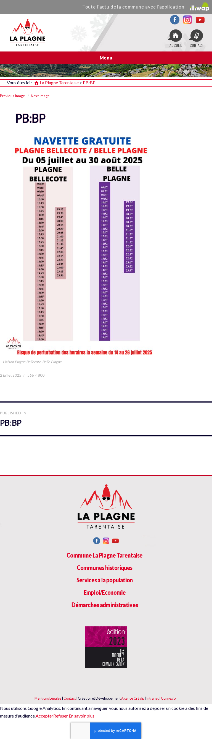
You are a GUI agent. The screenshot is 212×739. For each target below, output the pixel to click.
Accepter (44, 715)
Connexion (169, 698)
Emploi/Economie (105, 592)
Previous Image (12, 96)
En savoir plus (81, 715)
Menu (106, 57)
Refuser (60, 715)
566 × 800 (35, 375)
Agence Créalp (132, 698)
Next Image (40, 96)
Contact (69, 698)
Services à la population (104, 580)
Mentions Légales (48, 698)
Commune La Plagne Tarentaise (104, 555)
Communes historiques (104, 567)
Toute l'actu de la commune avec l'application (133, 7)
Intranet (152, 698)
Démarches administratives (104, 604)
